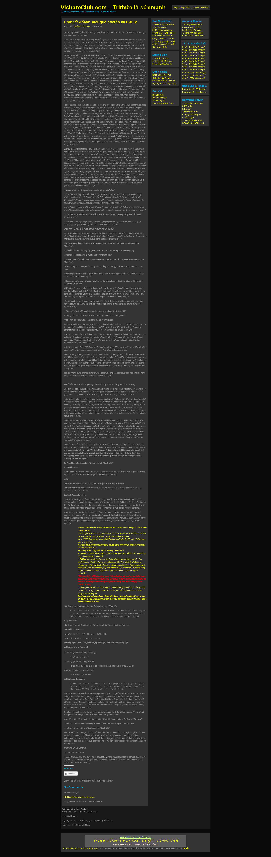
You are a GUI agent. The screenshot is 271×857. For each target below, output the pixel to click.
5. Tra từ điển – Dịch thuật (193, 35)
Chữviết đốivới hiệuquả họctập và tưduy (100, 22)
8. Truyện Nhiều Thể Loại (193, 123)
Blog (176, 7)
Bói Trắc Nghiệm (159, 97)
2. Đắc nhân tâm (159, 27)
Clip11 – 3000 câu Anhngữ (193, 75)
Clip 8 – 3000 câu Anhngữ (193, 66)
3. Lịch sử (186, 108)
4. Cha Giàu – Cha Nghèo (163, 32)
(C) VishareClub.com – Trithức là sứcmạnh (80, 848)
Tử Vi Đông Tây (158, 100)
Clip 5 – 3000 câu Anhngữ (193, 58)
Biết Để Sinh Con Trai (161, 75)
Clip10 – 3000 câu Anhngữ (193, 72)
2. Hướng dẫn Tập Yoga (162, 61)
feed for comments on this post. (79, 796)
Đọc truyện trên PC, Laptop (193, 89)
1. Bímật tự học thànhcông (163, 24)
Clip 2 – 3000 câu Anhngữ (193, 49)
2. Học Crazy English (191, 27)
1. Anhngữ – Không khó (192, 24)
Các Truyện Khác (159, 47)
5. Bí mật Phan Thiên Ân (162, 35)
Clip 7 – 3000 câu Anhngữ (193, 63)
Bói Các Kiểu (158, 94)
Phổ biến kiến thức (82, 26)
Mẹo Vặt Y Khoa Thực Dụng (164, 83)
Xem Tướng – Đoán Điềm (163, 103)
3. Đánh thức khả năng (162, 30)
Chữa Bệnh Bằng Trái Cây (163, 80)
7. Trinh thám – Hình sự (192, 120)
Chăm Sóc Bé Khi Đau (162, 77)
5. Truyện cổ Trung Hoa (192, 114)
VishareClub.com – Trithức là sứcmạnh (113, 7)
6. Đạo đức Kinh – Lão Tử (163, 38)
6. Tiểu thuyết (188, 117)
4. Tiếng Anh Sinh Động (192, 32)
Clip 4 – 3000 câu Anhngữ (193, 55)
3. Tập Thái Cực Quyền (162, 63)
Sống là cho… (185, 7)
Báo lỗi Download (201, 7)
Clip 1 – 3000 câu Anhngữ (193, 47)
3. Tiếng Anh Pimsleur (191, 30)
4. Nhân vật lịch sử (190, 111)
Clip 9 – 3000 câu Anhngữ (193, 69)
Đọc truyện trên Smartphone (194, 92)
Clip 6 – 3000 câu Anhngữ (193, 61)
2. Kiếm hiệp (187, 106)
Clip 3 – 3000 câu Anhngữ (193, 52)
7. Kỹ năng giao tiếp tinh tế (163, 41)
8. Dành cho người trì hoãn (163, 44)
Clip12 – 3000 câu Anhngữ (193, 78)
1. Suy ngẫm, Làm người (192, 103)
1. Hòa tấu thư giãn (160, 58)
